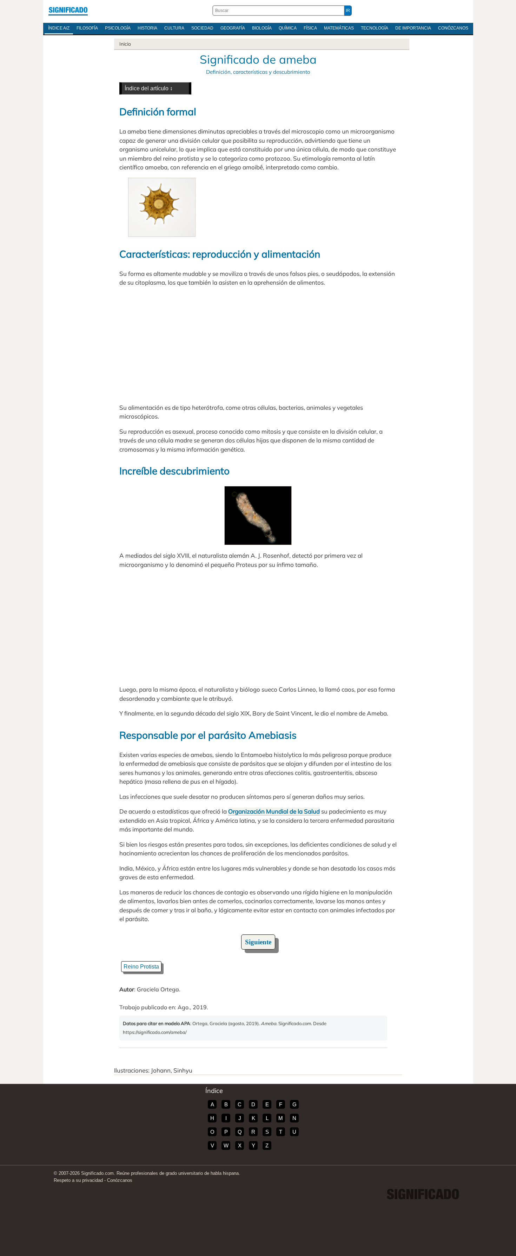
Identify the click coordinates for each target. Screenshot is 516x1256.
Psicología (118, 28)
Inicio (125, 44)
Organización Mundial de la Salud (274, 811)
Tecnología (374, 28)
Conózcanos (453, 28)
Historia (147, 28)
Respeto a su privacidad (78, 1180)
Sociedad (202, 28)
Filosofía (87, 28)
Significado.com (68, 10)
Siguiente (258, 942)
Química (288, 28)
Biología (262, 28)
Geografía (232, 28)
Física (310, 28)
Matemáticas (339, 28)
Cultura (174, 28)
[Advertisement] (258, 345)
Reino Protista (141, 967)
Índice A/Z (59, 28)
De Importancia (413, 28)
